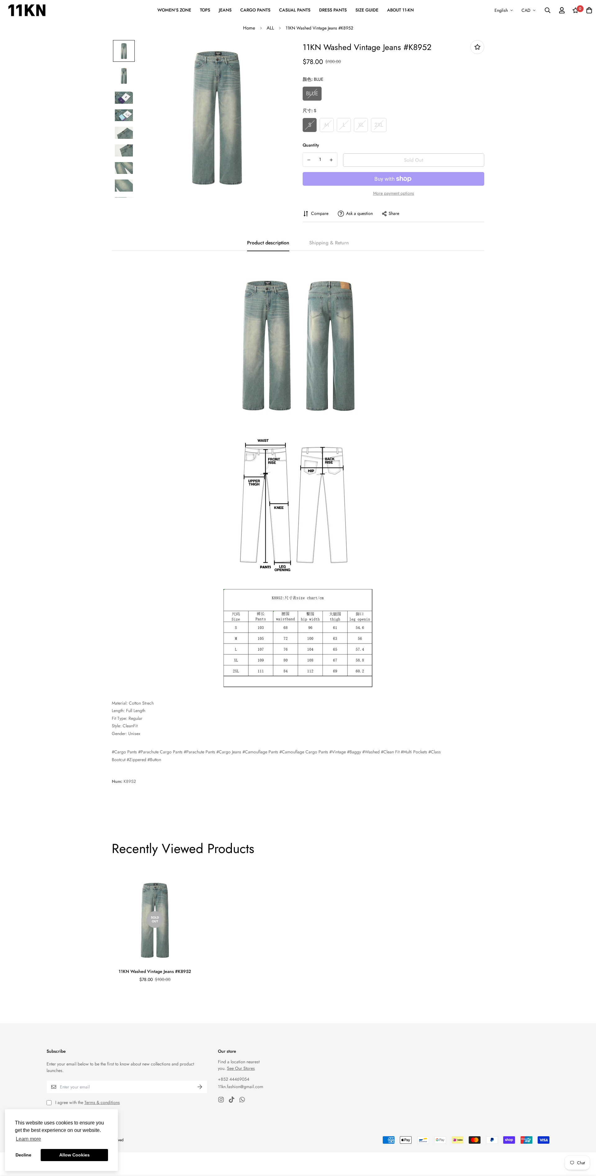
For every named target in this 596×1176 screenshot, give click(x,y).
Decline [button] (23, 1154)
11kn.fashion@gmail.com (240, 1086)
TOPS (205, 10)
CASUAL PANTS (294, 10)
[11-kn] (26, 10)
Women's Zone (174, 10)
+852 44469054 (233, 1079)
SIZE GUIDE (366, 10)
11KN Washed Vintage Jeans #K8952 (155, 971)
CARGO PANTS (255, 10)
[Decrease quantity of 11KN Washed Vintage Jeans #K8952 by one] (309, 160)
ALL (270, 28)
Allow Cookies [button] (74, 1154)
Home (249, 28)
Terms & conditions (102, 1102)
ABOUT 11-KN (400, 10)
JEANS (225, 10)
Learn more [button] (28, 1139)
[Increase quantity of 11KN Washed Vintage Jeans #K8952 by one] (331, 160)
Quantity (311, 145)
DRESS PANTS (333, 10)
